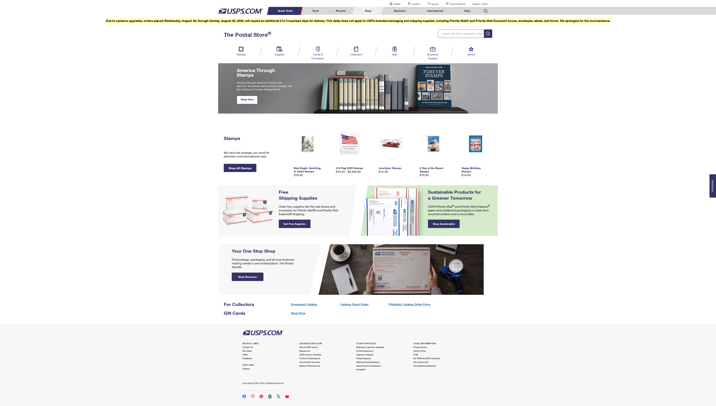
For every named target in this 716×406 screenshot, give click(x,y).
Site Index (247, 351)
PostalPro (361, 369)
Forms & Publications (309, 358)
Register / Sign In (480, 4)
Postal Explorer (363, 358)
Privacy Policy (420, 347)
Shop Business (247, 276)
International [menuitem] (435, 10)
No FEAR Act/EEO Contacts (426, 358)
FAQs (245, 354)
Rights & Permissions (309, 366)
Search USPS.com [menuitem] (485, 11)
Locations (416, 4)
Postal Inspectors (364, 351)
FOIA (415, 354)
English (393, 4)
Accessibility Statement (424, 366)
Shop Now (247, 99)
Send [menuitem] (315, 10)
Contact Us (247, 347)
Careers (246, 368)
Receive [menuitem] (341, 10)
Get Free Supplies (294, 223)
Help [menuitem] (467, 10)
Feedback (247, 358)
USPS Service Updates (310, 354)
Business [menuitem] (400, 10)
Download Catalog (304, 304)
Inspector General (364, 354)
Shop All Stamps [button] (240, 168)
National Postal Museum (368, 362)
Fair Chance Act (420, 362)
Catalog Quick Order (354, 304)
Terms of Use (419, 351)
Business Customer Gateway (370, 347)
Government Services (309, 362)
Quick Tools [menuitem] (285, 10)
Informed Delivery (457, 4)
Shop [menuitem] (368, 10)
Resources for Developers (368, 366)
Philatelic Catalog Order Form (410, 304)
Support (435, 4)
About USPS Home (308, 347)
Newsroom (304, 351)
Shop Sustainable (444, 223)
